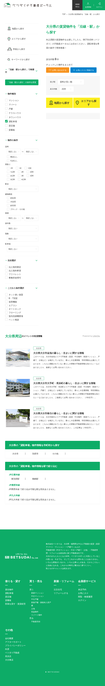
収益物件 (34, 611)
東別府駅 (15, 478)
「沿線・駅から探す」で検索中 (19, 70)
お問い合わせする (59, 70)
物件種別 (11, 94)
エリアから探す (88, 103)
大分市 (15, 453)
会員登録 (88, 7)
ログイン (99, 7)
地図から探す (62, 103)
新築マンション (37, 593)
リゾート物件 (36, 615)
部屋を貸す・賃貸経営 (15, 603)
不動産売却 (35, 621)
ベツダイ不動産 (12, 652)
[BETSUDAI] (21, 556)
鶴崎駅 (35, 478)
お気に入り (83, 593)
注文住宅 (58, 589)
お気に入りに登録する (85, 70)
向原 (7, 649)
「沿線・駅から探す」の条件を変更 (21, 82)
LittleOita (96, 336)
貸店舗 (8, 596)
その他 (55, 453)
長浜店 (8, 656)
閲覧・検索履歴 (85, 596)
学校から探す (19, 49)
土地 (33, 608)
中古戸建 (34, 599)
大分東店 (9, 659)
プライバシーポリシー (15, 645)
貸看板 (8, 600)
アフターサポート (13, 641)
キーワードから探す (20, 59)
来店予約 (82, 589)
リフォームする (61, 593)
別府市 (35, 453)
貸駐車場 (9, 593)
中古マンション (37, 596)
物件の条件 (12, 140)
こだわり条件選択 (15, 288)
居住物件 (9, 589)
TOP (64, 14)
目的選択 (11, 260)
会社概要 (9, 638)
